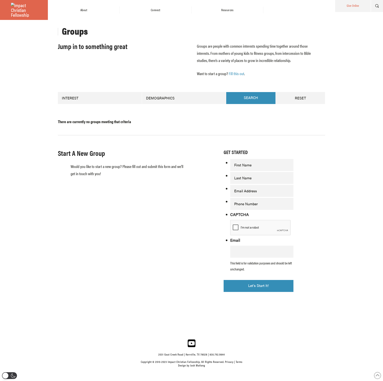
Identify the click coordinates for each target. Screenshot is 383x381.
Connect (155, 10)
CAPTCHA (239, 214)
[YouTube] (191, 343)
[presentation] (260, 228)
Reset (300, 97)
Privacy (229, 362)
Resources (227, 10)
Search (251, 97)
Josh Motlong (197, 365)
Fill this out (236, 73)
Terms (239, 362)
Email (235, 240)
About (83, 10)
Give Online (353, 5)
